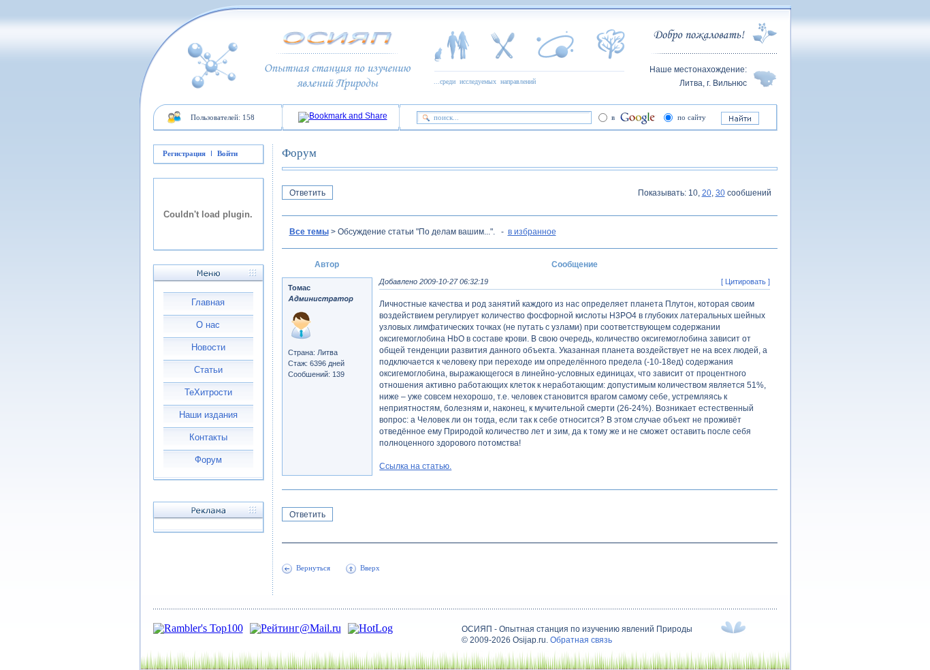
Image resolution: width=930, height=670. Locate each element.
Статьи (208, 370)
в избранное (532, 232)
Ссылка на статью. (415, 466)
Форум (208, 460)
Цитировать (745, 281)
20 (706, 193)
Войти (227, 153)
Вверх (370, 568)
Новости (208, 347)
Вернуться (313, 568)
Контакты (208, 437)
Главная (208, 302)
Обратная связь (581, 640)
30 (720, 193)
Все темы (309, 232)
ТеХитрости (208, 392)
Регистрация (184, 153)
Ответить (307, 193)
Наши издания (208, 415)
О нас (208, 325)
